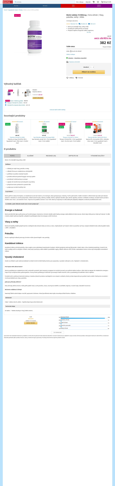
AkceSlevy (73, 6)
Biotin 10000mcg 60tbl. (16, 101)
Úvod (5, 10)
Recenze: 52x (74, 24)
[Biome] (8, 1)
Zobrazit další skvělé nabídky (57, 109)
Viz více (89, 32)
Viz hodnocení (57, 332)
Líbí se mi (91, 24)
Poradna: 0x (83, 24)
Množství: (86, 67)
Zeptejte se (73, 156)
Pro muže (45, 5)
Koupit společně (38, 97)
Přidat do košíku (89, 72)
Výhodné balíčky (98, 156)
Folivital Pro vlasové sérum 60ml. (16, 105)
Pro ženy (16, 5)
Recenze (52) (51, 156)
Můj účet (88, 2)
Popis (12, 156)
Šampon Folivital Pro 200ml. (15, 103)
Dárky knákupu (99, 6)
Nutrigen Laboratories (73, 21)
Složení (30, 156)
